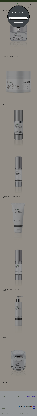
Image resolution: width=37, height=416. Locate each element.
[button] (28, 7)
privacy (18, 31)
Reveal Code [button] (18, 21)
